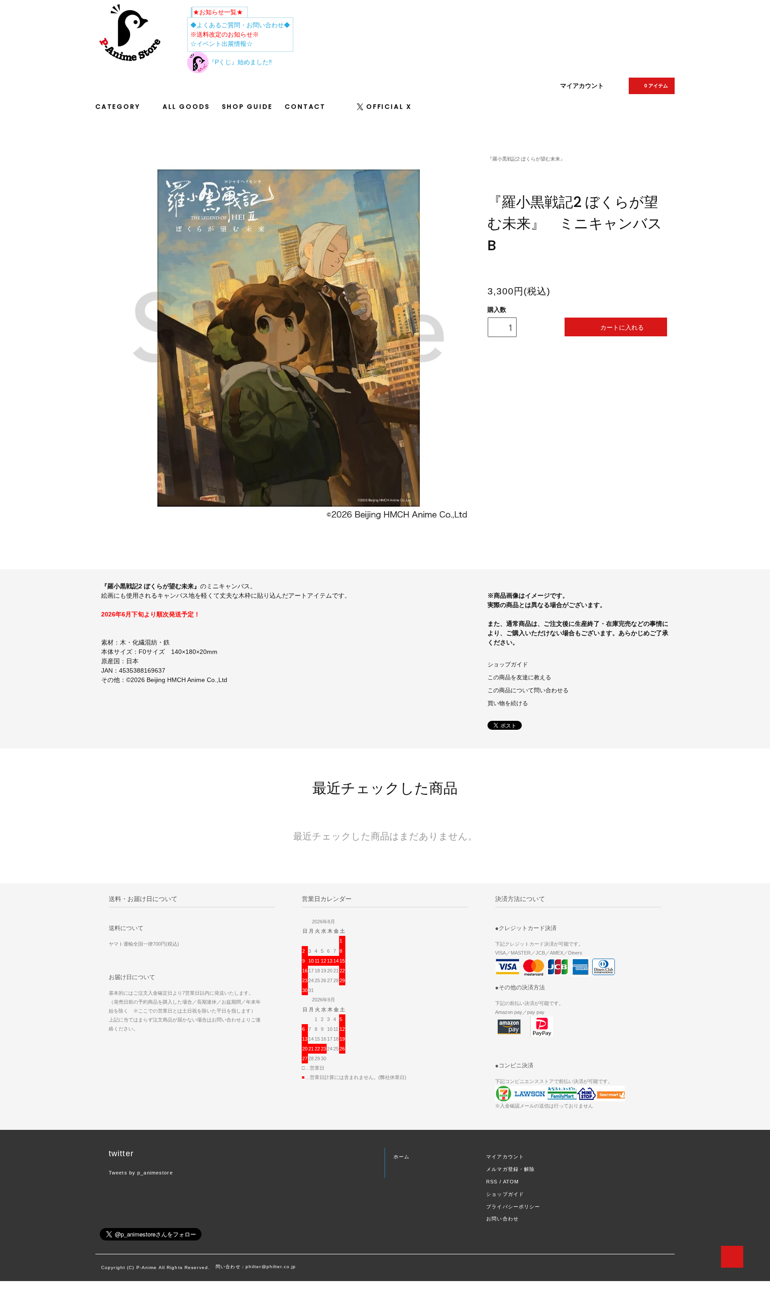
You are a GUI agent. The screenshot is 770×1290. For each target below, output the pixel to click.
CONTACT (305, 106)
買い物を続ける (507, 703)
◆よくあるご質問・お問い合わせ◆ (240, 25)
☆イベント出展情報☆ (221, 43)
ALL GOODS (186, 106)
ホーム (401, 1156)
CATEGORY (119, 106)
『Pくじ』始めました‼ (240, 62)
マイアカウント (582, 85)
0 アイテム (656, 85)
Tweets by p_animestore (141, 1172)
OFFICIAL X (389, 106)
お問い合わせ (502, 1218)
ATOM (511, 1181)
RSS (491, 1181)
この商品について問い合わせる (528, 690)
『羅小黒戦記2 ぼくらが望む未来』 (526, 158)
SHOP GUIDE (247, 106)
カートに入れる (622, 326)
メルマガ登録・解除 (510, 1169)
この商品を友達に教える (519, 677)
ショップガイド (507, 665)
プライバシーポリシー (513, 1206)
